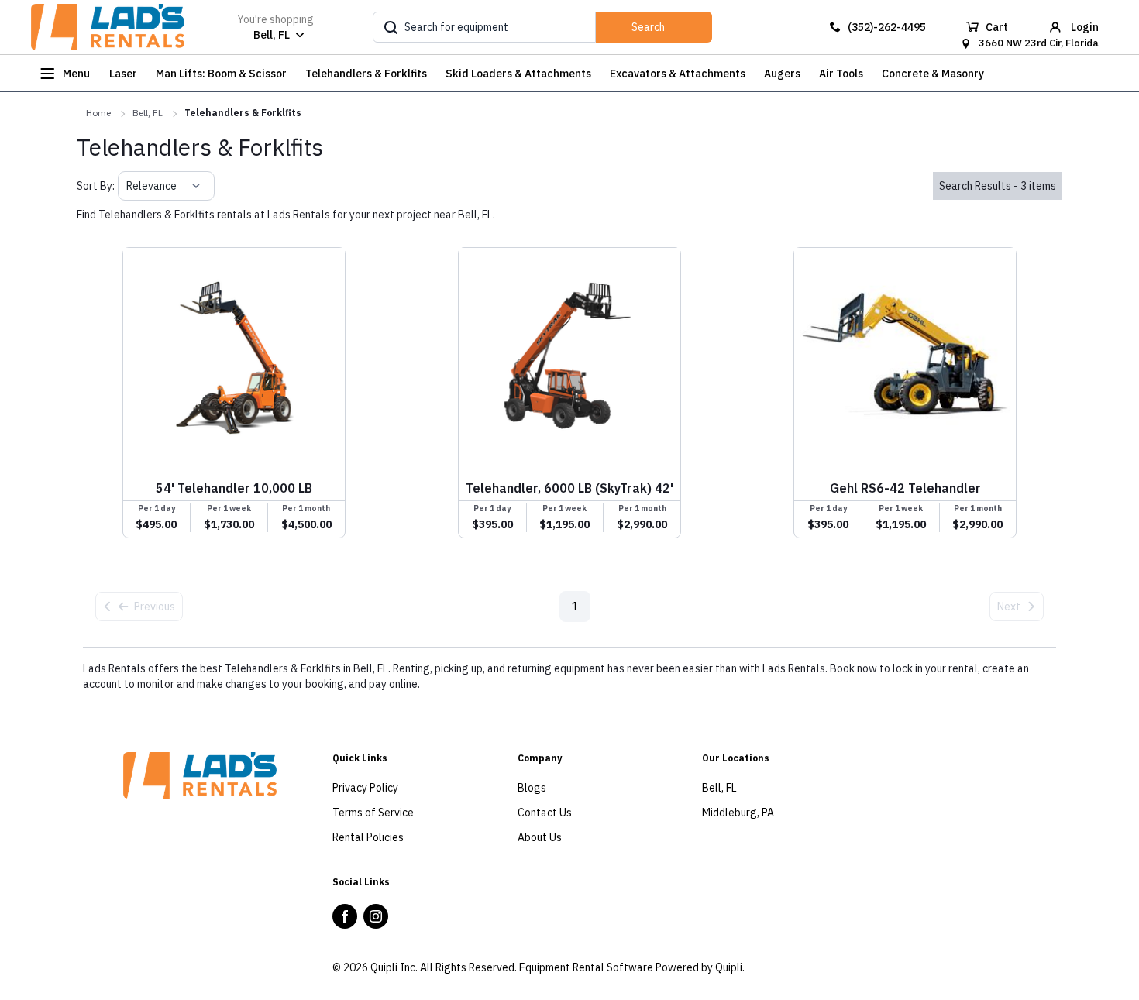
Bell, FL (147, 113)
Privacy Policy (365, 788)
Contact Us (545, 813)
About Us (540, 837)
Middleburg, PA (738, 813)
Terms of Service (373, 813)
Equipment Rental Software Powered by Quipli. (632, 967)
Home (98, 113)
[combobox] (127, 186)
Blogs (532, 788)
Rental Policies (368, 837)
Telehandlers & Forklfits (242, 113)
